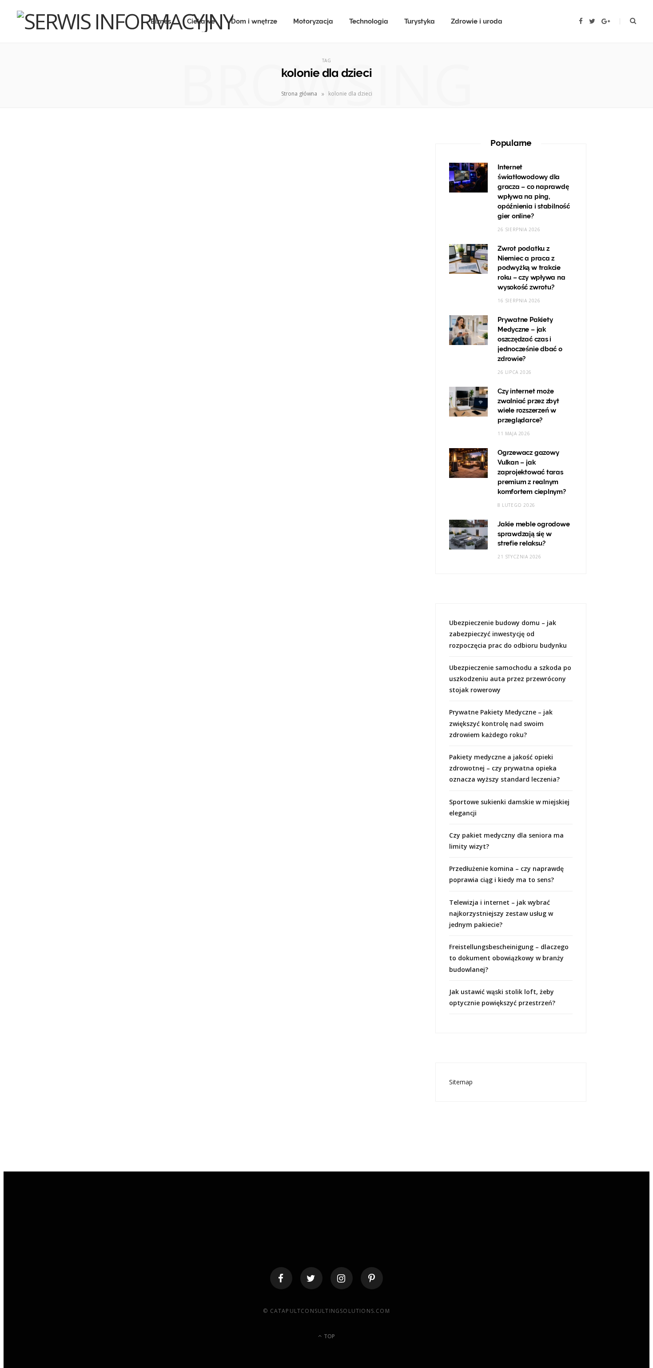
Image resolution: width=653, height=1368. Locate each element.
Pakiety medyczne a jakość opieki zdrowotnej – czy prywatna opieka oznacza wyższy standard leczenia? (504, 768)
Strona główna (299, 93)
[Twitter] (311, 1278)
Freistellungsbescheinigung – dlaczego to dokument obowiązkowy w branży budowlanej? (509, 958)
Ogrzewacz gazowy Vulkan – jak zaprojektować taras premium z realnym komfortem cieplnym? (532, 472)
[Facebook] (281, 1278)
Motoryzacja (313, 21)
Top (329, 1336)
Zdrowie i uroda (476, 21)
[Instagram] (341, 1278)
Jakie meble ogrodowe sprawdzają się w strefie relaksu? (534, 534)
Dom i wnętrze (254, 21)
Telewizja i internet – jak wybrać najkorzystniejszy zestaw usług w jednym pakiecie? (501, 913)
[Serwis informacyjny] (125, 21)
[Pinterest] (372, 1278)
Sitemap (461, 1082)
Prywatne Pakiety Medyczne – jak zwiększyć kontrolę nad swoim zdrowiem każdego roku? (501, 723)
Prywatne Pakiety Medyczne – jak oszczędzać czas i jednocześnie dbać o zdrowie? (530, 339)
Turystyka (419, 21)
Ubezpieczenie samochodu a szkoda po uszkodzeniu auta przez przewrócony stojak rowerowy (510, 678)
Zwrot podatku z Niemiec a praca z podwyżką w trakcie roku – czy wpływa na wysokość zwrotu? (531, 268)
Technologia (368, 21)
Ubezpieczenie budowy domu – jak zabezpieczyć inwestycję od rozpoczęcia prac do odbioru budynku (508, 633)
